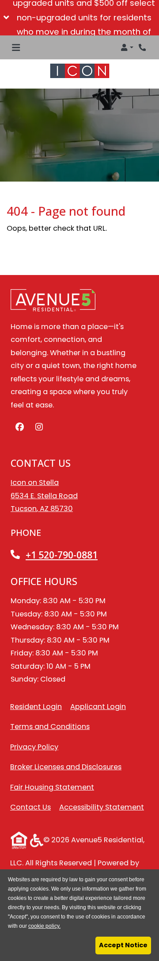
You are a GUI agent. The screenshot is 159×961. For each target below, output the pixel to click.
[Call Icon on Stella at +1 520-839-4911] (143, 47)
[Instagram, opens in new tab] (39, 427)
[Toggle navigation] (16, 47)
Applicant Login (98, 706)
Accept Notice (123, 945)
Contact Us (30, 807)
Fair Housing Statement (52, 787)
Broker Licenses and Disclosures (65, 767)
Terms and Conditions (50, 726)
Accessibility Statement (101, 807)
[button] (79, 17)
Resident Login (36, 706)
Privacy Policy (34, 746)
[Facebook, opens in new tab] (19, 427)
